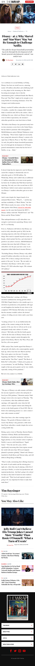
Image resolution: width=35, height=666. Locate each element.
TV (26, 31)
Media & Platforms (18, 31)
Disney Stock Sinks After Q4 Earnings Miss (11, 383)
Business (4, 564)
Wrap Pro (6, 631)
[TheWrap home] (13, 2)
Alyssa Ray (10, 545)
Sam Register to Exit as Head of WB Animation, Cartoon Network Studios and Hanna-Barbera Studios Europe (11, 569)
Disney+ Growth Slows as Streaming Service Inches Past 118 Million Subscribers (10, 161)
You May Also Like (12, 501)
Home (9, 31)
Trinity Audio (10, 76)
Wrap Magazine (8, 644)
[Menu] (3, 2)
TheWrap (6, 625)
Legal (5, 638)
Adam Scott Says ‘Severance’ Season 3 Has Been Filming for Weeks (10, 555)
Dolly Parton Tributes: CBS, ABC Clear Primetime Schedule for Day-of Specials (10, 582)
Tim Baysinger (9, 60)
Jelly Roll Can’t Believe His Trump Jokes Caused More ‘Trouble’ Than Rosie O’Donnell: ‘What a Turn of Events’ (17, 535)
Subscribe (29, 1)
